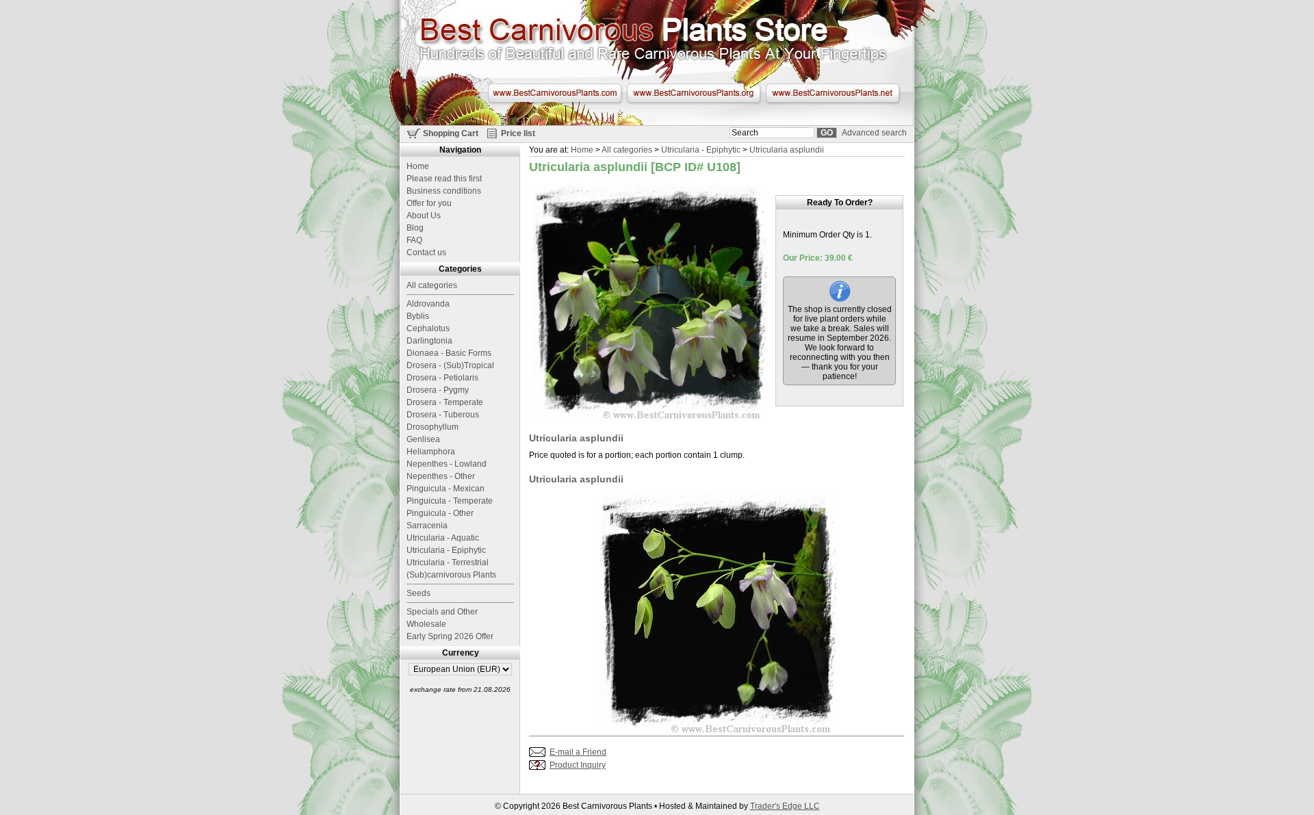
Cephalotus (428, 328)
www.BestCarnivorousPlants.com (554, 93)
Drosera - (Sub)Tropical (450, 365)
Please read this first (444, 178)
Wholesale (426, 624)
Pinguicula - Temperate (450, 501)
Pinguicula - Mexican (446, 488)
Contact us (426, 252)
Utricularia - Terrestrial (448, 562)
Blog (415, 228)
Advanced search (874, 133)
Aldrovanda (428, 304)
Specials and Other (442, 612)
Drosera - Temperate (445, 402)
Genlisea (423, 439)
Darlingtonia (429, 341)
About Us (424, 215)
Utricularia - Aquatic (443, 538)
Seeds (418, 593)
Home (582, 150)
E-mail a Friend (578, 752)
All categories (627, 150)
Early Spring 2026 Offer (450, 636)
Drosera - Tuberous (443, 414)
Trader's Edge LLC (785, 806)
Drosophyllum (433, 427)
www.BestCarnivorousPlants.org (693, 93)
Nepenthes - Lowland (447, 464)
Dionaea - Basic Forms (449, 353)
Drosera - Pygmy (438, 390)
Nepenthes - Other (441, 476)
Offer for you (429, 203)
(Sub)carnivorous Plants (451, 575)
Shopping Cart (450, 133)
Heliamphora (431, 451)
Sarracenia (427, 525)
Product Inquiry (578, 765)
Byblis (418, 316)
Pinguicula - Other (440, 513)
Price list (518, 133)
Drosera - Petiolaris (442, 378)
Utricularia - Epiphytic (700, 150)
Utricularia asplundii (786, 150)
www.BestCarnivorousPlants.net (832, 93)
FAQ (414, 240)
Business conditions (444, 191)
